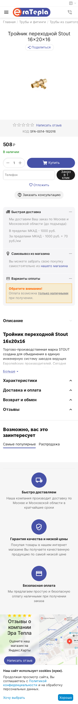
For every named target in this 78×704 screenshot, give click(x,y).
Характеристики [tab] (20, 380)
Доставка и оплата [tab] (22, 390)
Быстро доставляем (39, 492)
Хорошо (65, 698)
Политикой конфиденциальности (25, 683)
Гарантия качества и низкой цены (39, 539)
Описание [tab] (13, 320)
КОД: (26, 131)
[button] (39, 47)
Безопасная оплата (39, 586)
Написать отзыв (19, 660)
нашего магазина (54, 266)
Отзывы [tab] (11, 409)
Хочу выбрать (14, 698)
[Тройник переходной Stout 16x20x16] (39, 84)
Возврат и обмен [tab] (20, 399)
